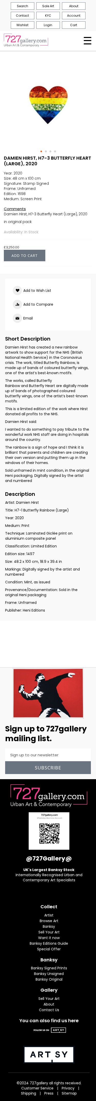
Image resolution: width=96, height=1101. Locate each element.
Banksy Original (49, 979)
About (49, 1004)
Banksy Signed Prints (49, 968)
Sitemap (69, 1093)
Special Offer (49, 949)
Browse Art (49, 920)
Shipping (28, 1093)
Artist (49, 915)
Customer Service (37, 1088)
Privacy (68, 1088)
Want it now (49, 937)
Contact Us (49, 1009)
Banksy (49, 926)
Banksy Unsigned (49, 973)
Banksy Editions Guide (49, 943)
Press (49, 1093)
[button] (41, 151)
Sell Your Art (49, 932)
